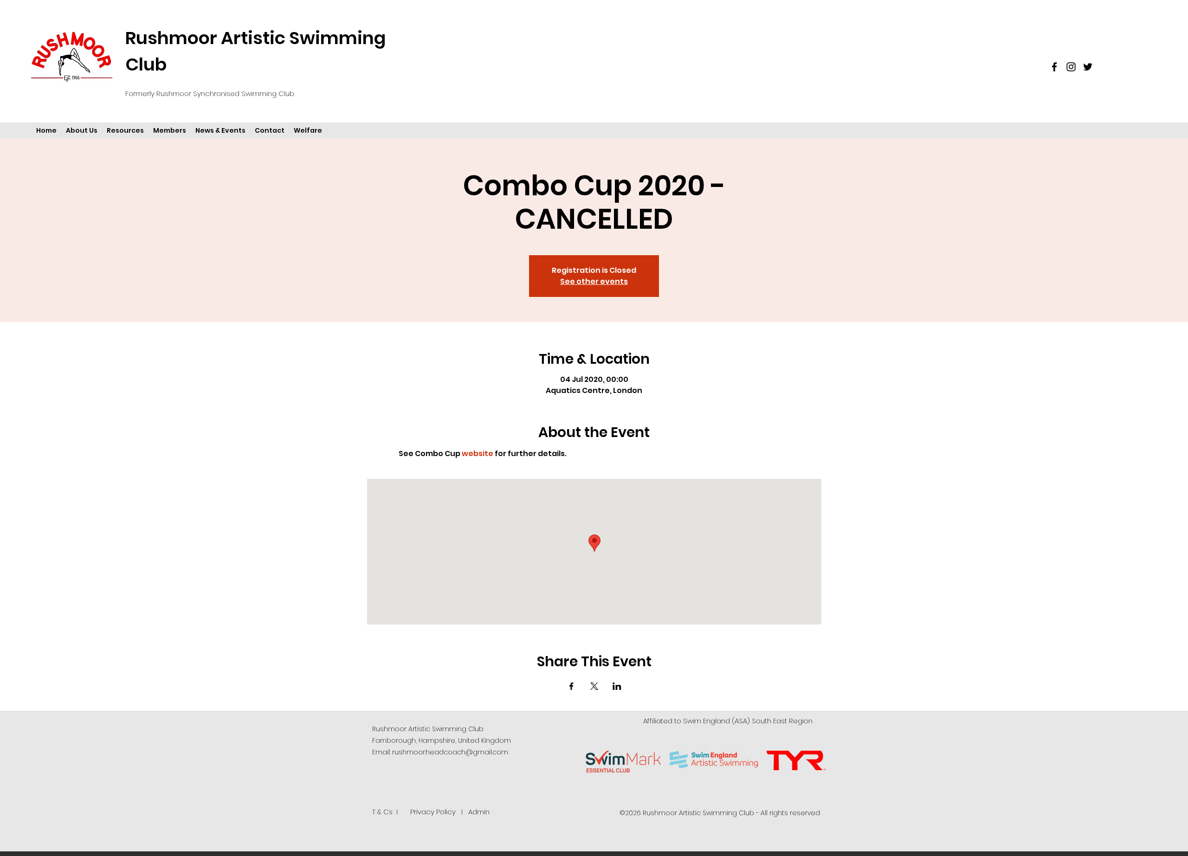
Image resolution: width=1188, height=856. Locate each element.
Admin (479, 812)
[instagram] (1071, 67)
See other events (594, 281)
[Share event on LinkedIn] (617, 686)
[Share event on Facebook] (571, 686)
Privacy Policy (433, 812)
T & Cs (382, 812)
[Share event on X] (594, 686)
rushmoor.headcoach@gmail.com (450, 752)
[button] (81, 130)
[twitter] (1088, 67)
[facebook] (1054, 67)
